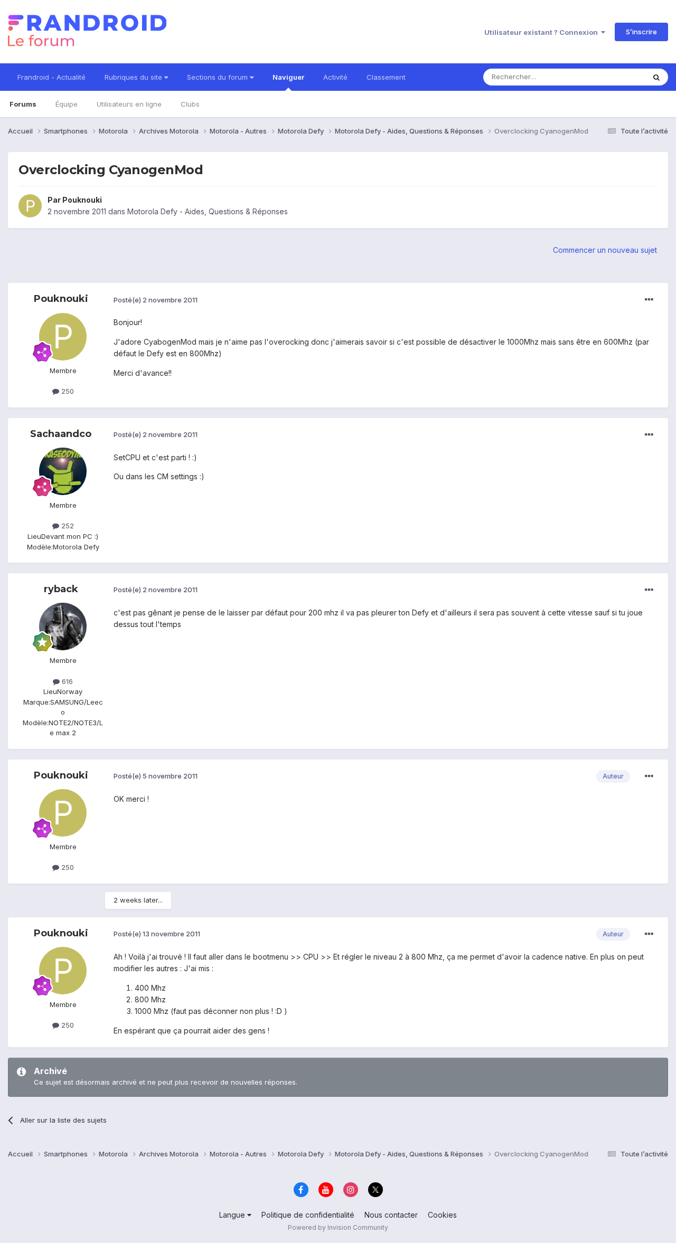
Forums (23, 104)
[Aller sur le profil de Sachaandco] (63, 471)
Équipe (66, 104)
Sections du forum (218, 77)
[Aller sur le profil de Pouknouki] (30, 205)
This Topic (614, 77)
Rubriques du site (134, 77)
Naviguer (288, 77)
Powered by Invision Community (338, 1227)
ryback (61, 589)
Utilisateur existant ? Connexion (542, 32)
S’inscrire (641, 31)
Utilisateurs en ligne (129, 104)
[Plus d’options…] (649, 299)
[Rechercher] (656, 77)
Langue (233, 1214)
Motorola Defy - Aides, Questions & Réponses (207, 211)
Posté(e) (156, 300)
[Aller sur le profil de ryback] (63, 626)
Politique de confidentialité (307, 1214)
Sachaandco (60, 434)
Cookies (442, 1214)
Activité (335, 77)
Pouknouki (82, 199)
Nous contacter (391, 1214)
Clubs (190, 104)
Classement (386, 77)
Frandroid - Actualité (51, 77)
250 (66, 391)
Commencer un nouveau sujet (605, 249)
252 (66, 525)
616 (66, 681)
